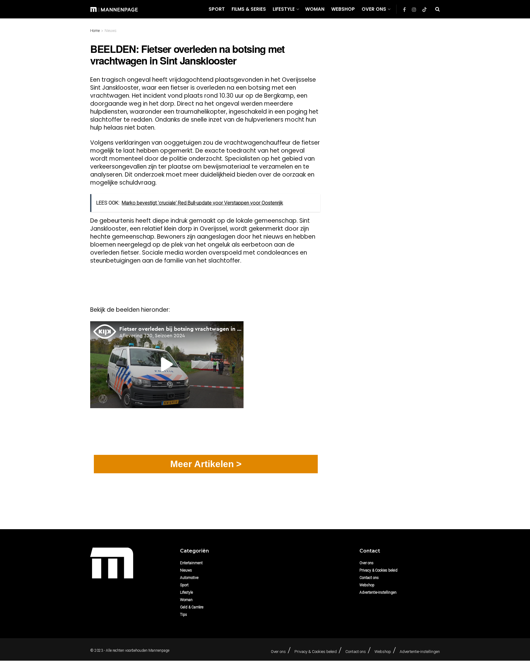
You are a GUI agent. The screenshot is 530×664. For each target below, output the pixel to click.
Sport (217, 9)
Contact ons (369, 578)
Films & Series (249, 9)
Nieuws (111, 31)
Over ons (374, 9)
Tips (183, 614)
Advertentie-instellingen (378, 592)
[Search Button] (437, 9)
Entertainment (191, 563)
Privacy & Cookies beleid (378, 570)
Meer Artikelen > (206, 464)
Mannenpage (158, 650)
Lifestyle (284, 9)
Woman (315, 9)
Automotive (189, 578)
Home (95, 31)
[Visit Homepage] (114, 9)
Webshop (343, 9)
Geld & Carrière (191, 607)
